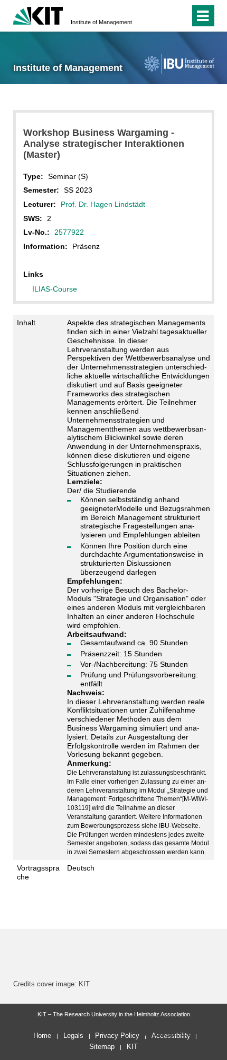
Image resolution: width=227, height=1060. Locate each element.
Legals (73, 1035)
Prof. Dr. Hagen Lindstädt (103, 204)
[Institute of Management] (179, 63)
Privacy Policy (117, 1035)
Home (42, 1035)
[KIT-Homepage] (38, 14)
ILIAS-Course (54, 289)
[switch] (163, 16)
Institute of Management (101, 22)
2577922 (69, 232)
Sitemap (102, 1047)
